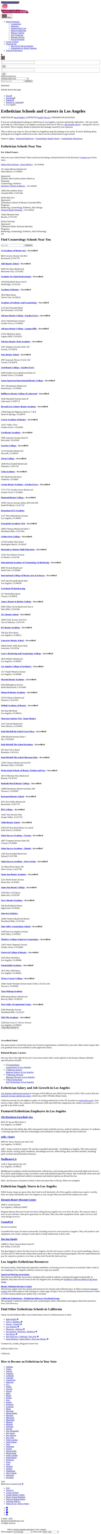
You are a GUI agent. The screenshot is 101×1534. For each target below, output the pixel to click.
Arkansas (9, 1373)
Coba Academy (8, 471)
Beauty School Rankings (15, 1497)
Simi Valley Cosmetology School (16, 926)
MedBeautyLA (9, 1159)
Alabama (9, 1367)
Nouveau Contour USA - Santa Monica (18, 718)
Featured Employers (25, 138)
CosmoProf (7, 1221)
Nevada (9, 1429)
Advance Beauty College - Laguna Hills (19, 328)
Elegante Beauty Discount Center (18, 1199)
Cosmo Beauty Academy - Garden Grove (19, 484)
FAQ (8, 1488)
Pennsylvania (11, 1451)
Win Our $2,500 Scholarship (22, 46)
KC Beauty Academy (10, 627)
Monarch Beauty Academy (13, 692)
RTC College (7, 809)
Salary (12, 138)
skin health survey (73, 124)
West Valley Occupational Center (16, 1004)
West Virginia (11, 1473)
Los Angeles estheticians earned (15, 1093)
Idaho (8, 1393)
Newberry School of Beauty (13, 186)
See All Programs (17, 39)
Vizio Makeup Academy (11, 991)
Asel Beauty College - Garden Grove (17, 367)
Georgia (9, 1389)
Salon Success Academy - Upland (16, 848)
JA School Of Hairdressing (13, 588)
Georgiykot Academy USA (13, 523)
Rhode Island (11, 1453)
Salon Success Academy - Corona (16, 835)
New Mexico (11, 1435)
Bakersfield (11, 1319)
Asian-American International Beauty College (22, 380)
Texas (8, 1462)
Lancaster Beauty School (12, 640)
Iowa (8, 1400)
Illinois (8, 1396)
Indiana (9, 1398)
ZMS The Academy (10, 1017)
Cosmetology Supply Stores (47, 138)
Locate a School (12, 42)
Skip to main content (10, 2)
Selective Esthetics (9, 913)
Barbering (15, 26)
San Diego (10, 1334)
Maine (8, 1409)
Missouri (9, 1422)
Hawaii (9, 1391)
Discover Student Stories (15, 1499)
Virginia (9, 1469)
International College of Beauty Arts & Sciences (23, 575)
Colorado (9, 1378)
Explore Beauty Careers (15, 1495)
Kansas (9, 1402)
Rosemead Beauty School (12, 796)
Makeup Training (17, 33)
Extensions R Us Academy (13, 510)
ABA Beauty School (10, 263)
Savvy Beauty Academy (12, 900)
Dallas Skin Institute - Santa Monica (17, 164)
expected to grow (86, 1100)
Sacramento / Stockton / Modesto (20, 1331)
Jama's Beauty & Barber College (16, 601)
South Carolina (12, 1455)
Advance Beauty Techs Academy (16, 341)
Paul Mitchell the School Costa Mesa (18, 731)
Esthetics (9, 100)
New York (10, 1438)
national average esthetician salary (16, 1096)
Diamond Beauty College (12, 497)
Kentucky (10, 1404)
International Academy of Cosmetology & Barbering (25, 562)
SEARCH (28, 81)
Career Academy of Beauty (13, 419)
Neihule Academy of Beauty (13, 705)
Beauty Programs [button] (12, 22)
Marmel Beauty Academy (13, 679)
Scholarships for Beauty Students (24, 48)
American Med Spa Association (15, 1274)
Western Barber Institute (12, 210)
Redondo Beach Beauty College (15, 783)
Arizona (9, 1371)
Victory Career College (12, 978)
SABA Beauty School (10, 822)
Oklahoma (10, 1446)
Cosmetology (16, 24)
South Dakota (11, 1458)
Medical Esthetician (18, 31)
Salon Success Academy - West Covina (18, 861)
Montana (9, 1424)
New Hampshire (12, 1431)
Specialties (10, 98)
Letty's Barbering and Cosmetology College (21, 653)
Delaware (9, 1382)
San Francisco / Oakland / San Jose (21, 1336)
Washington (10, 1471)
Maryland (9, 1411)
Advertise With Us (13, 1501)
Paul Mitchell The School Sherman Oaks (19, 757)
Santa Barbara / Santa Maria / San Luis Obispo (26, 1339)
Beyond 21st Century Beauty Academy (18, 406)
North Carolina (12, 1440)
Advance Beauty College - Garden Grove (20, 315)
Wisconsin (10, 1475)
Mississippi (10, 1420)
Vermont (9, 1466)
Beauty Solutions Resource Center (16, 1286)
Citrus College (8, 458)
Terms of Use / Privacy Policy (17, 1504)
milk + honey (8, 1136)
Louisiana (10, 1407)
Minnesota (10, 1418)
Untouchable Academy (11, 965)
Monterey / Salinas (14, 1329)
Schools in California (14, 102)
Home (8, 96)
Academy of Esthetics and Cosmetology (19, 303)
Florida (8, 1387)
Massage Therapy (18, 37)
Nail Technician (17, 35)
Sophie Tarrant (43, 117)
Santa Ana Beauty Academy (13, 874)
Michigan (9, 1415)
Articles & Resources (14, 50)
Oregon (9, 1449)
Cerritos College (9, 445)
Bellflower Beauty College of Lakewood (19, 393)
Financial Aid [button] (11, 44)
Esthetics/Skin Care (18, 28)
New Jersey (10, 1433)
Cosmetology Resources (71, 138)
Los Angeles (11, 1327)
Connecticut (10, 1380)
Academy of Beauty (10, 289)
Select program (7, 1532)
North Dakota (11, 1442)
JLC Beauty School (10, 614)
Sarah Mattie (19, 117)
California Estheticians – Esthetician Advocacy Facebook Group (30, 1298)
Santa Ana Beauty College (13, 887)
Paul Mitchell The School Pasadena (17, 744)
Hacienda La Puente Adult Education (18, 549)
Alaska (8, 1369)
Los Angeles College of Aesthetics (16, 666)
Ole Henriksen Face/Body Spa (17, 1117)
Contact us (85, 157)
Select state (37, 1532)
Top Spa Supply (9, 1239)
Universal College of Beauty (14, 952)
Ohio (8, 1444)
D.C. (8, 1384)
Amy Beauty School (10, 354)
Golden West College (10, 536)
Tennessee (10, 1460)
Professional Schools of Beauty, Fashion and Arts (23, 770)
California (10, 1376)
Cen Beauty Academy (11, 432)
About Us (10, 1490)
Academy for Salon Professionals (16, 276)
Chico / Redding (13, 1322)
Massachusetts (11, 1413)
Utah (8, 1464)
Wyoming (10, 1478)
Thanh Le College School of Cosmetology (20, 939)
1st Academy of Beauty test (13, 250)
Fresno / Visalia (13, 1324)
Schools (9, 1028)
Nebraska (9, 1427)
